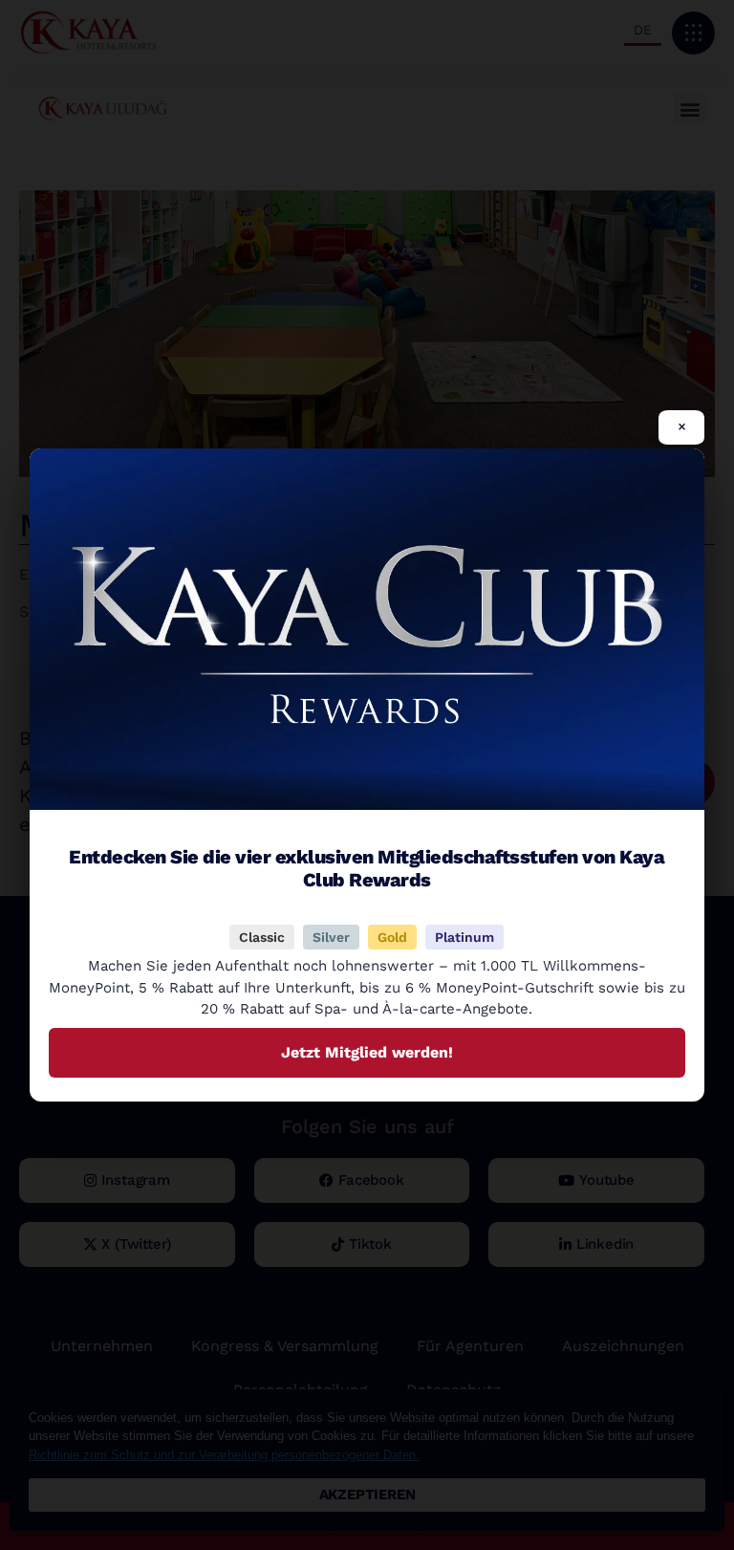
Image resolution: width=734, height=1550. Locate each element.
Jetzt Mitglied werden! (367, 1052)
